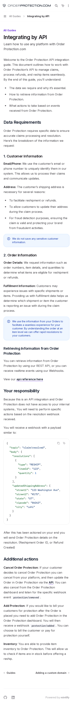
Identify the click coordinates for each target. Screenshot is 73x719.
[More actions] (68, 5)
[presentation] (36, 481)
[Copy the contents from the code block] (58, 443)
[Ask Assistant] (64, 443)
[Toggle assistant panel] (62, 5)
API (51, 582)
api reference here (29, 379)
